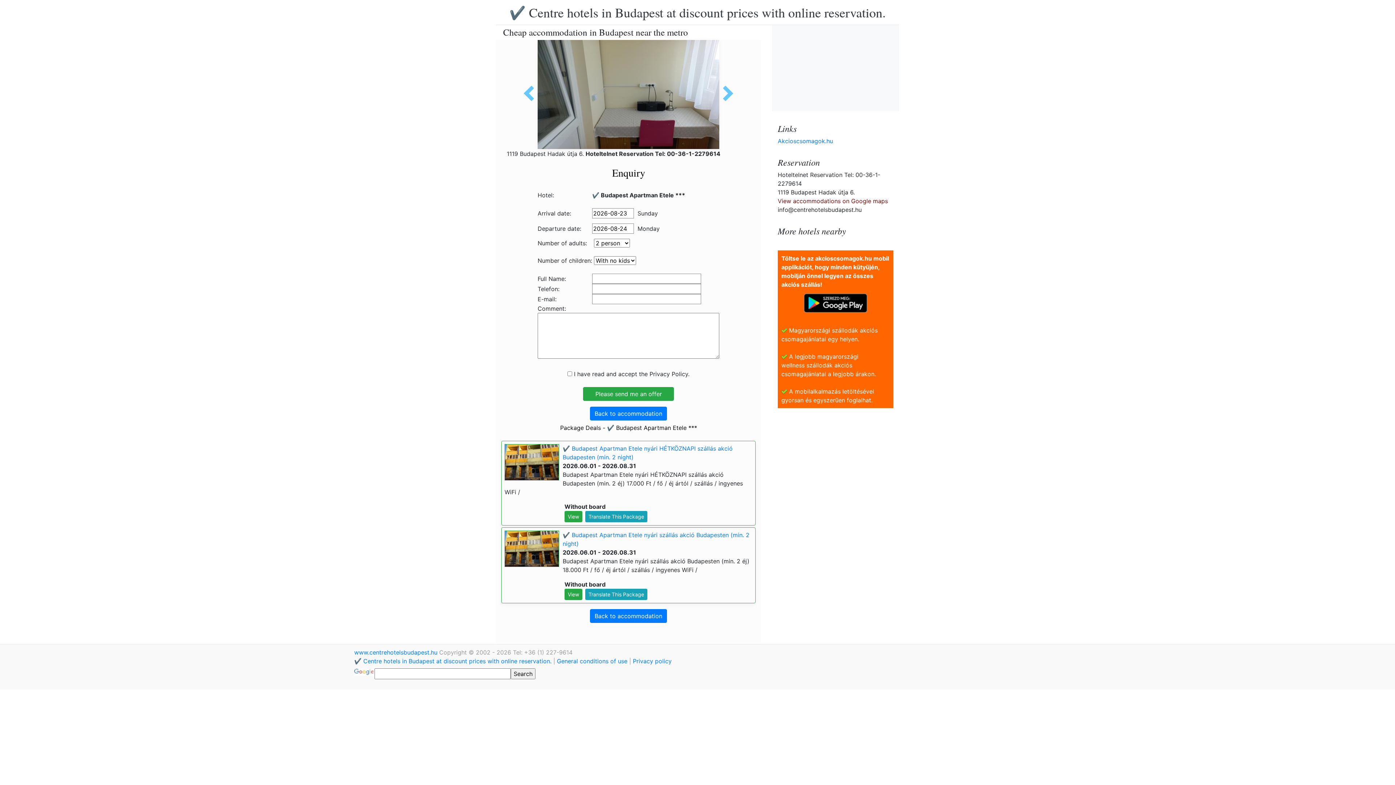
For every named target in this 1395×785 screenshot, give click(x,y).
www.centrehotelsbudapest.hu (396, 652)
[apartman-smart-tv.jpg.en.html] (531, 93)
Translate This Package (616, 517)
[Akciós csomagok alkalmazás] (835, 302)
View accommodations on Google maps (833, 201)
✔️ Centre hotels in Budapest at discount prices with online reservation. (697, 12)
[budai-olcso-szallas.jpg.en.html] (725, 93)
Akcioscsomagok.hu (805, 141)
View (573, 517)
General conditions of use (592, 661)
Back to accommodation (628, 413)
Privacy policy (652, 661)
